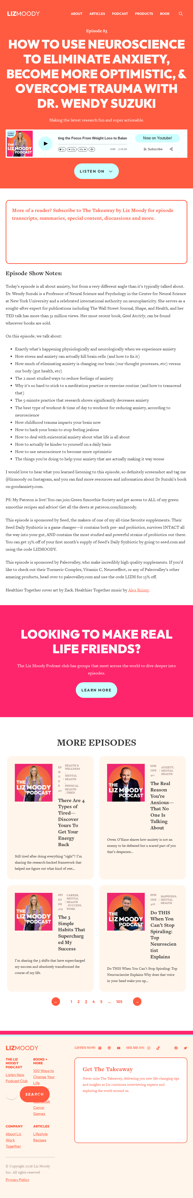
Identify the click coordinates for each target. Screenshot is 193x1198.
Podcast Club (17, 1080)
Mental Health (71, 777)
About (76, 14)
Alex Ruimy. (139, 590)
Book (165, 14)
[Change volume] (91, 149)
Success (74, 905)
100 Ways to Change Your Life (44, 1076)
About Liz (13, 1133)
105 (119, 1001)
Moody (28, 13)
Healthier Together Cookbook (41, 1095)
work (71, 909)
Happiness (168, 896)
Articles (97, 14)
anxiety (167, 767)
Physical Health (72, 787)
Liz (11, 13)
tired (70, 792)
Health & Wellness (72, 767)
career (72, 895)
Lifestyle (40, 1133)
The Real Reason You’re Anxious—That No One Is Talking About (162, 805)
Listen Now (15, 1074)
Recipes (39, 1140)
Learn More (96, 690)
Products (144, 14)
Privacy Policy (17, 1179)
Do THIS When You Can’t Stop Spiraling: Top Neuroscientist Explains (163, 935)
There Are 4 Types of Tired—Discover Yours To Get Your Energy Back (71, 822)
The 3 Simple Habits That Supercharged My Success (71, 933)
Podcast (120, 14)
